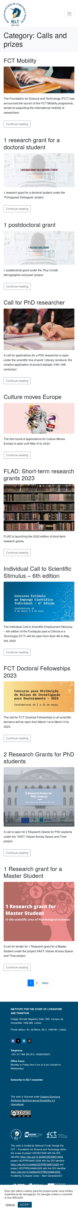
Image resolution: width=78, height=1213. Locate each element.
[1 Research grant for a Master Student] (39, 911)
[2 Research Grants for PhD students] (39, 796)
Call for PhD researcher (34, 302)
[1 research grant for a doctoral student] (39, 170)
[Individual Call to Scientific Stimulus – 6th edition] (39, 601)
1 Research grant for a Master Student (33, 872)
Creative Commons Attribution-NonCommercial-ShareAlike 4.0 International (35, 1100)
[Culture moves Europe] (39, 418)
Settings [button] (10, 1204)
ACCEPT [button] (25, 1204)
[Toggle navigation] (69, 13)
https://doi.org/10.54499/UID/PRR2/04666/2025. (36, 1172)
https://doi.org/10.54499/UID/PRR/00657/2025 (35, 1164)
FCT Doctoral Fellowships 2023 (37, 671)
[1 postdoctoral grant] (39, 247)
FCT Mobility (20, 60)
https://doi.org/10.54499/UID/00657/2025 (41, 1156)
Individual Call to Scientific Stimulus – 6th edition (37, 571)
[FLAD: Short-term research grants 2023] (39, 507)
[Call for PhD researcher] (39, 329)
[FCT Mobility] (39, 79)
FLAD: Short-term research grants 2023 (39, 474)
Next (45, 983)
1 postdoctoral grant (30, 224)
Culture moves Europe (32, 396)
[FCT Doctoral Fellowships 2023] (39, 696)
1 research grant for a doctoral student (32, 143)
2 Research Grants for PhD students (39, 757)
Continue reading (17, 124)
